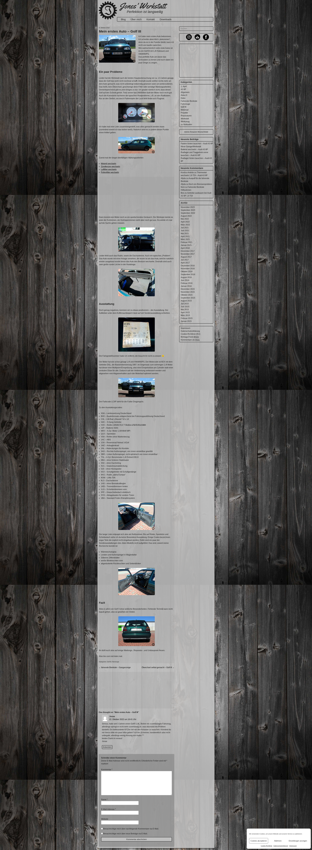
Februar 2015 (186, 318)
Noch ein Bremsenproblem (200, 184)
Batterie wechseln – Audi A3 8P (194, 149)
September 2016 (188, 274)
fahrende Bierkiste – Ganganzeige (115, 667)
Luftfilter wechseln (109, 169)
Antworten (107, 747)
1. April (184, 86)
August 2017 (186, 257)
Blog (123, 19)
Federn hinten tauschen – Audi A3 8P (197, 144)
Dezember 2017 (188, 251)
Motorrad (184, 110)
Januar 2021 (186, 245)
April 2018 (185, 248)
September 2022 (188, 213)
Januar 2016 (186, 286)
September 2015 (188, 298)
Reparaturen (186, 116)
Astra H (184, 95)
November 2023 (188, 207)
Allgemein (185, 92)
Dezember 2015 (188, 289)
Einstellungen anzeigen (298, 841)
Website (104, 819)
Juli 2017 (185, 260)
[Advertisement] (136, 195)
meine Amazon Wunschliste (196, 132)
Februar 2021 (186, 242)
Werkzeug (185, 121)
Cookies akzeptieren (258, 841)
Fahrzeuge (115, 662)
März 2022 (185, 225)
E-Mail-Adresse (108, 809)
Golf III (109, 662)
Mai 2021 (185, 233)
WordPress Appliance (147, 849)
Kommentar (106, 769)
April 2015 (185, 312)
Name (104, 799)
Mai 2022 (185, 219)
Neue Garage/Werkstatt (191, 146)
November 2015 (188, 292)
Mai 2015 (185, 309)
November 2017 (188, 254)
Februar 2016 (186, 283)
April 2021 (185, 236)
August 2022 (186, 216)
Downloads (165, 19)
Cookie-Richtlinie (266, 846)
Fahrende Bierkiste (189, 101)
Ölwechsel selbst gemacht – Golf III (158, 667)
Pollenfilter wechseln (110, 172)
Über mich (136, 19)
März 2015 (185, 315)
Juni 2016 (185, 280)
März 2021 (185, 239)
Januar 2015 (186, 321)
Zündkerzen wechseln (110, 166)
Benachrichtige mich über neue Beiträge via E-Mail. (125, 834)
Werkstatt (185, 119)
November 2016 (188, 269)
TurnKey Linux (167, 849)
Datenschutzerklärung (280, 846)
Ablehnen (278, 841)
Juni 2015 (185, 307)
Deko (183, 98)
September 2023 (188, 210)
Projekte (184, 113)
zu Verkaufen (186, 124)
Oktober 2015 (186, 295)
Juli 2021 (185, 228)
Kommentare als (190, 340)
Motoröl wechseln (108, 164)
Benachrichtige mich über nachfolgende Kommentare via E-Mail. (131, 829)
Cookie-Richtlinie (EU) (190, 334)
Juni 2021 (185, 231)
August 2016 (186, 277)
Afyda (183, 178)
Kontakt (150, 19)
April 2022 (185, 222)
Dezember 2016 (188, 266)
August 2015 (186, 301)
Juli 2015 (185, 304)
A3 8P (183, 89)
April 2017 (185, 263)
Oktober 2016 (186, 271)
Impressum (293, 846)
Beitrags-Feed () (190, 337)
